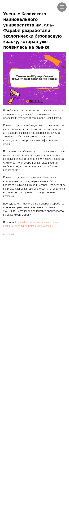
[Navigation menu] (62, 7)
